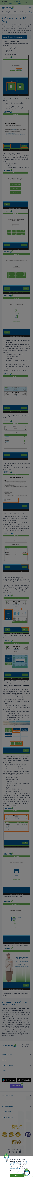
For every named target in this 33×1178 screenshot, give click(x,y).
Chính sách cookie (15, 1169)
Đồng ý (17, 1175)
